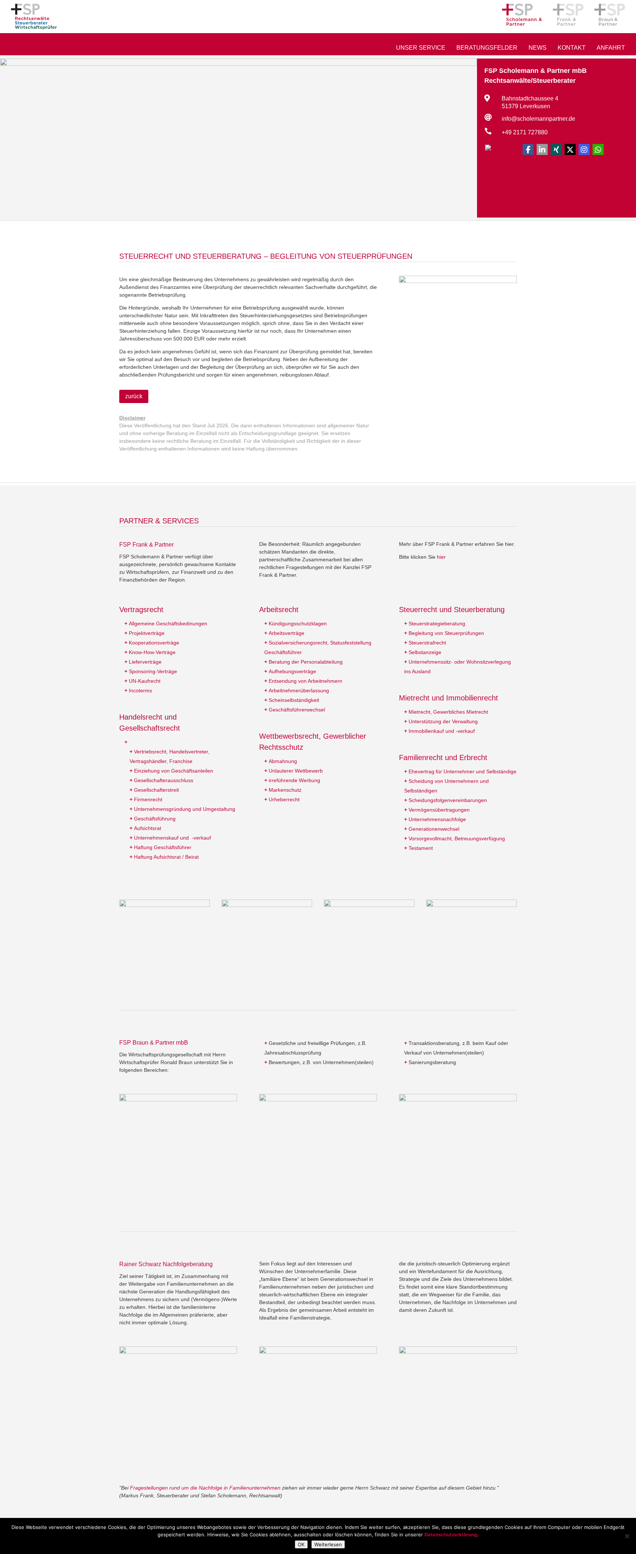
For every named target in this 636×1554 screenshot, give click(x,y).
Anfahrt (611, 48)
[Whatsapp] (598, 149)
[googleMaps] (502, 149)
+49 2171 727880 (525, 132)
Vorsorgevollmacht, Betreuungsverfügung (457, 838)
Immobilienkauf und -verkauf (442, 731)
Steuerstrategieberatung (437, 623)
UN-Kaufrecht (144, 681)
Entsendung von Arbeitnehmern (305, 681)
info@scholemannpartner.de (538, 119)
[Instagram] (584, 149)
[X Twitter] (570, 149)
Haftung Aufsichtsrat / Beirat (166, 857)
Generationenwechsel (434, 829)
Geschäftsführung (155, 819)
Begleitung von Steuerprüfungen (446, 633)
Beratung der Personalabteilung (306, 662)
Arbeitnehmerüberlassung (299, 690)
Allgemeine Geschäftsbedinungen (168, 623)
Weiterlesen (328, 1544)
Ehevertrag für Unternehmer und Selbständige (462, 771)
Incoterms (140, 690)
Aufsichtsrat (147, 828)
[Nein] (626, 1536)
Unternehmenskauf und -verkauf (172, 838)
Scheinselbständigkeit (294, 700)
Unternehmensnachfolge (437, 819)
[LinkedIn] (542, 149)
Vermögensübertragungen (439, 810)
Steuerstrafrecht (427, 643)
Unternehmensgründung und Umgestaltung (184, 809)
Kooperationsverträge (154, 643)
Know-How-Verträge (152, 652)
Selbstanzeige (425, 652)
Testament (421, 848)
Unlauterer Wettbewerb (296, 771)
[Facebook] (528, 149)
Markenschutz (285, 790)
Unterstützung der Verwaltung (443, 721)
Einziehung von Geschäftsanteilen (173, 771)
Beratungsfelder (486, 48)
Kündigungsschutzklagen (298, 623)
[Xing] (556, 149)
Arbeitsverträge (286, 633)
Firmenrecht (148, 799)
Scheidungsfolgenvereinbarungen (448, 800)
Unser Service (420, 48)
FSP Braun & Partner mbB (153, 1042)
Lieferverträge (145, 662)
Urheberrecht (284, 799)
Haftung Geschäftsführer (162, 847)
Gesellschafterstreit (156, 790)
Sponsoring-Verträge (153, 671)
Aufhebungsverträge (292, 671)
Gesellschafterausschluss (163, 780)
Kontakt (572, 48)
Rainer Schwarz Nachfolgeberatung (166, 1264)
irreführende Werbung (294, 780)
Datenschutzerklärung (450, 1534)
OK (301, 1544)
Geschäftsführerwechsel (297, 710)
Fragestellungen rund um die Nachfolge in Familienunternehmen (205, 1488)
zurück (133, 396)
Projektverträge (147, 633)
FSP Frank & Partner (146, 544)
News (538, 48)
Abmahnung (283, 761)
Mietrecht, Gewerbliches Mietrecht (448, 712)
